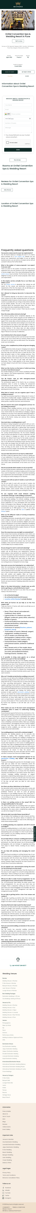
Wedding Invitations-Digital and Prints (13, 1037)
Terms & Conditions (18, 1207)
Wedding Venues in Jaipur (9, 1010)
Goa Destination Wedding (9, 1046)
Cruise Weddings (7, 1071)
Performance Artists (8, 1035)
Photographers (6, 1023)
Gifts (4, 1040)
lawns (13, 629)
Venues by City (7, 1002)
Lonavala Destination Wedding (11, 1056)
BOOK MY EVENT (9, 72)
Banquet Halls (6, 1080)
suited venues (5, 274)
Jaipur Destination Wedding (10, 1049)
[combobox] (7, 114)
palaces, (29, 627)
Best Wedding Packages (9, 993)
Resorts (5, 1092)
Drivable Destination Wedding (10, 1053)
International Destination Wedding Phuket (14, 1066)
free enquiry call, (19, 256)
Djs (3, 1028)
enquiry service (10, 284)
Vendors (5, 1020)
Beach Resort (6, 1097)
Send (18, 150)
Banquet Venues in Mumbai (10, 985)
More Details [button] (17, 160)
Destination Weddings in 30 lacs (11, 996)
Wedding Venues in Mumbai (10, 981)
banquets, (8, 629)
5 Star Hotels (6, 1078)
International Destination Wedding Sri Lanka (14, 1069)
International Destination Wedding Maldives (14, 1064)
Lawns (4, 1085)
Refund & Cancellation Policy (12, 1211)
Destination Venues (8, 1044)
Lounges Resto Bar (8, 1083)
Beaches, (23, 627)
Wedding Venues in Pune (9, 1017)
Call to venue (18, 41)
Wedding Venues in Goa (9, 1007)
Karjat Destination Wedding (10, 1058)
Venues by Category (8, 1075)
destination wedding (23, 692)
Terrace (5, 1090)
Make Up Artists (7, 1025)
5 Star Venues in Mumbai (9, 983)
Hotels (4, 1087)
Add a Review (7, 190)
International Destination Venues (11, 1061)
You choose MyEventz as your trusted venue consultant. (18, 136)
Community (6, 1207)
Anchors (5, 1032)
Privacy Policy (7, 1209)
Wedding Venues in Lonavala (10, 1012)
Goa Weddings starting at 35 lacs (11, 998)
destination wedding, (8, 758)
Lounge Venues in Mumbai (10, 990)
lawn (23, 509)
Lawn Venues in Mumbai (9, 988)
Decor (4, 1030)
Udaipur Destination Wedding (10, 1051)
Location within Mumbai (12, 599)
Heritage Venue (7, 1095)
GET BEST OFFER (26, 72)
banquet (3, 511)
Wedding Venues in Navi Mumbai (11, 1015)
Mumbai (5, 978)
